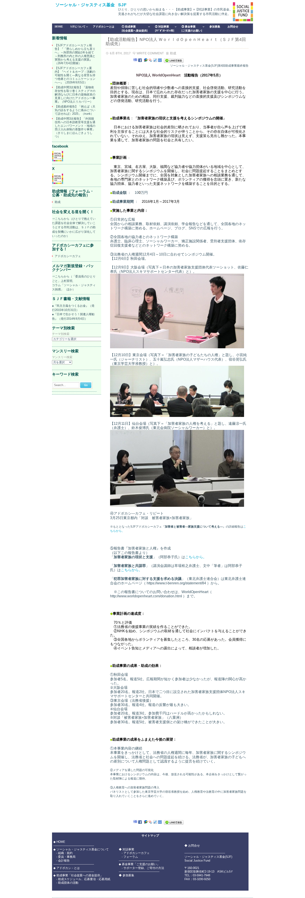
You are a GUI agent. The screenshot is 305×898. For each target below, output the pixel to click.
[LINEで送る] (174, 60)
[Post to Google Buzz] (146, 60)
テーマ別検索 (60, 334)
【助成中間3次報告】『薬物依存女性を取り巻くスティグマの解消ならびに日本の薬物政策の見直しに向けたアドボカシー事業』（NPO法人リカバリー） (75, 94)
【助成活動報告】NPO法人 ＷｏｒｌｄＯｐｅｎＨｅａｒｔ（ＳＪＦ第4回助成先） (176, 41)
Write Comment (150, 53)
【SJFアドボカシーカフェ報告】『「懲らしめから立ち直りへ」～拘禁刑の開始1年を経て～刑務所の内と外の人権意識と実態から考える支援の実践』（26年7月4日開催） (75, 54)
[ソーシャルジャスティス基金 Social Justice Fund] (57, 160)
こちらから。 (196, 557)
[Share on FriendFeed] (160, 60)
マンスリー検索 (62, 357)
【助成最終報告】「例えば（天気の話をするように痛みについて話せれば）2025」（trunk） (75, 110)
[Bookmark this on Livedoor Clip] (155, 60)
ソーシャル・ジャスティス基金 (85, 4)
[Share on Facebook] (140, 60)
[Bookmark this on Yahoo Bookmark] (150, 60)
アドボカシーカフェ (68, 256)
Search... (60, 385)
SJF (122, 4)
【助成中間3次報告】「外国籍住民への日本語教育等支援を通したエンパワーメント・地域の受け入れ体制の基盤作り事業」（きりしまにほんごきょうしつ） (75, 127)
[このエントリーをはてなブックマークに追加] (135, 60)
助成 (173, 53)
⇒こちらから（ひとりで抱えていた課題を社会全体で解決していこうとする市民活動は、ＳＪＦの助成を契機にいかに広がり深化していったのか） (74, 227)
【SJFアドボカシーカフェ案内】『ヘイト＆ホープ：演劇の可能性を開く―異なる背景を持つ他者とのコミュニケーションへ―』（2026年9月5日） (75, 75)
